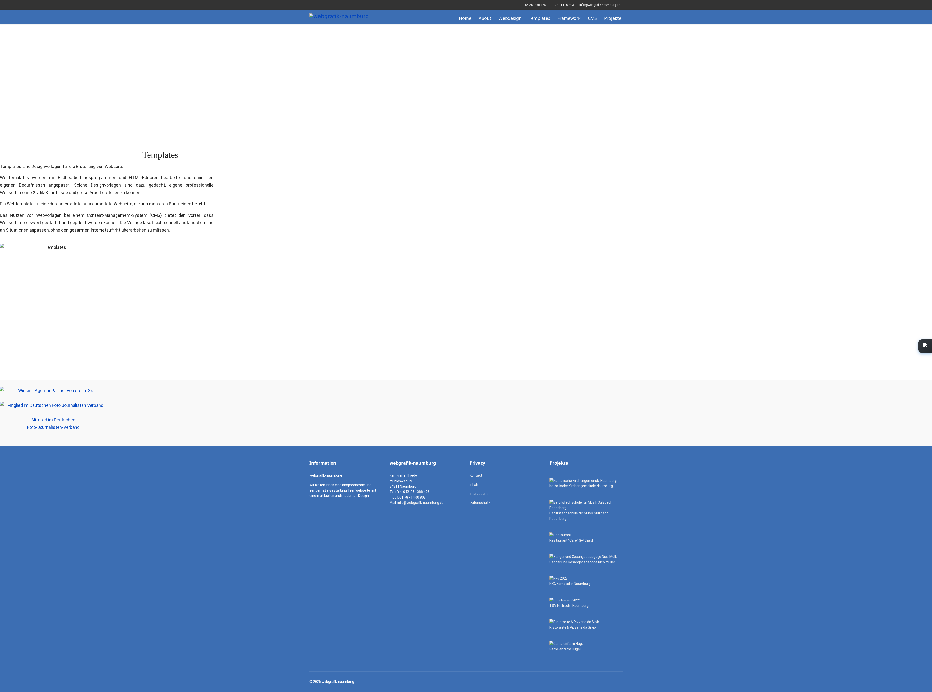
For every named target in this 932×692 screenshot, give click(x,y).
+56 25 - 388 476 (534, 5)
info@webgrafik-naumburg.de (599, 5)
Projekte (612, 18)
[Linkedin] (326, 5)
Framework (569, 18)
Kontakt (476, 475)
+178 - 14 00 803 (562, 5)
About (485, 18)
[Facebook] (310, 5)
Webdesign (510, 18)
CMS (592, 18)
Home (465, 18)
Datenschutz (480, 503)
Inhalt (474, 485)
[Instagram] (333, 5)
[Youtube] (318, 5)
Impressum (479, 494)
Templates (539, 18)
